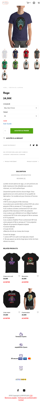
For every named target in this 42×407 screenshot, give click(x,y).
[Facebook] (31, 145)
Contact (21, 400)
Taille (5, 112)
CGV (31, 395)
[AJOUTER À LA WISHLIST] (19, 276)
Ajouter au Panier (21, 130)
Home (5, 87)
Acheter (6, 282)
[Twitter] (34, 145)
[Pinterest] (37, 145)
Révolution (25, 276)
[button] (28, 3)
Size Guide (7, 124)
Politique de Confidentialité (27, 398)
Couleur (6, 104)
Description (21, 171)
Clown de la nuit (8, 276)
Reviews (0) (21, 178)
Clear (5, 121)
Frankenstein (26, 312)
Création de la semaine (16, 87)
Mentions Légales (11, 398)
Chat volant (6, 312)
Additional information (21, 175)
